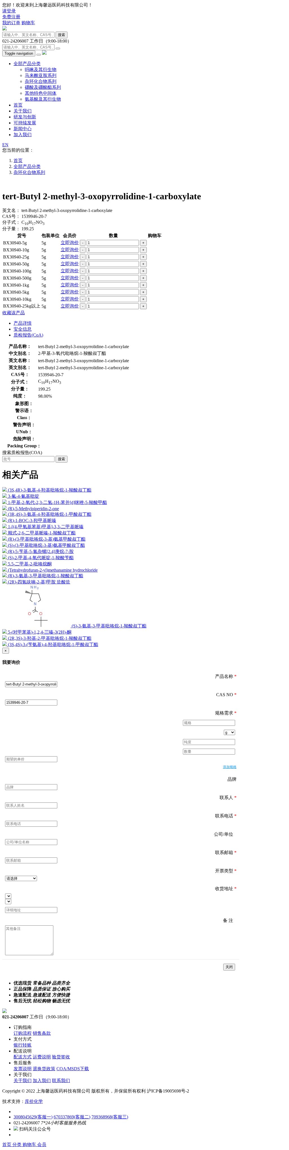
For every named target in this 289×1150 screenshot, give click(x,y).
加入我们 (23, 134)
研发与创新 (25, 116)
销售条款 (42, 1033)
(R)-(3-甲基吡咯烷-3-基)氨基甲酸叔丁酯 (47, 539)
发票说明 (23, 1068)
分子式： (11, 222)
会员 (41, 1144)
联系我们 (61, 1080)
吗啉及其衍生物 (40, 69)
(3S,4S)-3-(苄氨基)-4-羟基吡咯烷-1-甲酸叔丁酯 (53, 644)
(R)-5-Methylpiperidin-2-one (33, 508)
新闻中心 (23, 128)
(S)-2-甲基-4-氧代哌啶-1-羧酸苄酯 (41, 557)
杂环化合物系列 (40, 81)
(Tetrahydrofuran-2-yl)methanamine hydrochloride (53, 570)
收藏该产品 (13, 312)
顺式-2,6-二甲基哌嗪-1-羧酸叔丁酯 (42, 532)
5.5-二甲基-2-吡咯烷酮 (30, 563)
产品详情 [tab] (23, 323)
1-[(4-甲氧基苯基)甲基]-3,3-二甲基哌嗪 (46, 526)
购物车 (28, 22)
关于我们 (23, 111)
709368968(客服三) (109, 1116)
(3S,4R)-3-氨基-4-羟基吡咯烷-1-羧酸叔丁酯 (49, 490)
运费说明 (42, 1056)
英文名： (11, 210)
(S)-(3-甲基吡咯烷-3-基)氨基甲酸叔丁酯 (46, 545)
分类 (17, 1144)
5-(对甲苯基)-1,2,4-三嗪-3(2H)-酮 (39, 632)
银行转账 (23, 1045)
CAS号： (11, 216)
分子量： (11, 228)
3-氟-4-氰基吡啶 (23, 496)
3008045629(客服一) (33, 1116)
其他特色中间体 (40, 93)
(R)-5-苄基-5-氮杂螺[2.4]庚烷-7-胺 (41, 551)
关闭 (229, 967)
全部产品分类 (27, 63)
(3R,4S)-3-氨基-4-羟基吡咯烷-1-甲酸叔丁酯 (49, 514)
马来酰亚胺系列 (40, 75)
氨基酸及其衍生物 (43, 99)
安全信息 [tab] (23, 329)
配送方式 (23, 1056)
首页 (18, 105)
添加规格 (230, 767)
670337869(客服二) (72, 1116)
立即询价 (70, 242)
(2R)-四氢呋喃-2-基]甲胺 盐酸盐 (39, 582)
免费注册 (11, 16)
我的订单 (11, 22)
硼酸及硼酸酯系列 (43, 87)
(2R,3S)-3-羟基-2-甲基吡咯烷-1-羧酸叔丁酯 (49, 638)
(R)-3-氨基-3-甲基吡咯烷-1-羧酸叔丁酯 (45, 575)
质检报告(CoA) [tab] (28, 335)
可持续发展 (25, 122)
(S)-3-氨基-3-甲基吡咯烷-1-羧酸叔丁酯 (109, 625)
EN (5, 144)
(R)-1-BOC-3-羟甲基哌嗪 (32, 520)
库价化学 (34, 1101)
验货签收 (61, 1056)
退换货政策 (44, 1068)
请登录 (9, 10)
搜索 (61, 35)
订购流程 (23, 1033)
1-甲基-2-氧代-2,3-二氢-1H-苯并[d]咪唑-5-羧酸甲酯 (57, 502)
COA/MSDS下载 (72, 1068)
